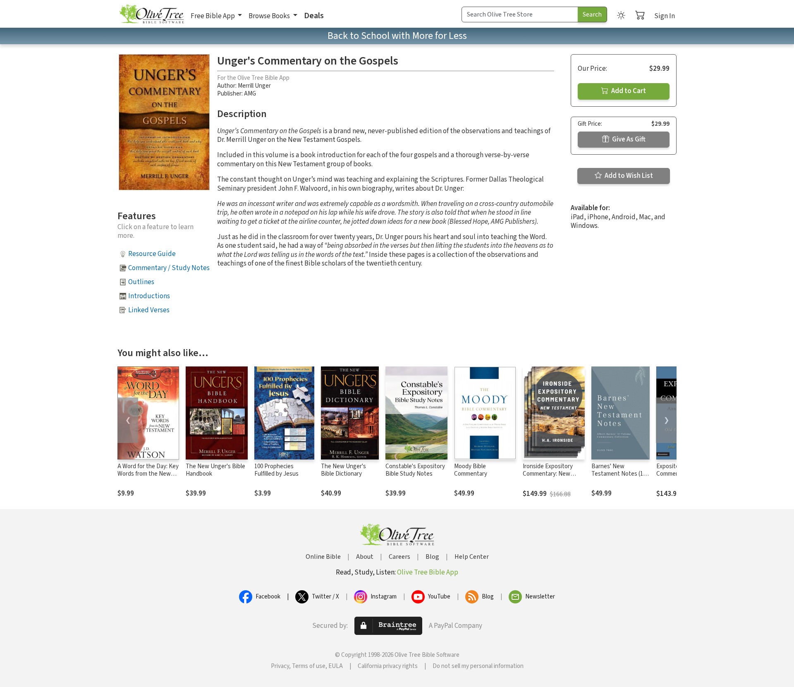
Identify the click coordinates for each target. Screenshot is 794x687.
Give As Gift (628, 139)
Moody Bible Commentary (470, 470)
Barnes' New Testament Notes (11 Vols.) (618, 474)
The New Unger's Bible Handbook (215, 470)
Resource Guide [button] (152, 254)
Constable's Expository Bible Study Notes (415, 470)
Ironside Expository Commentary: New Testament (548, 474)
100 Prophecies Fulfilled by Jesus (276, 470)
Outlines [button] (141, 282)
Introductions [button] (149, 296)
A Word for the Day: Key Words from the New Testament (148, 474)
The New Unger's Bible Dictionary (343, 470)
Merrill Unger (254, 85)
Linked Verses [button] (149, 310)
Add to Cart (628, 91)
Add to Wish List (628, 176)
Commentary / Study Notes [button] (169, 268)
